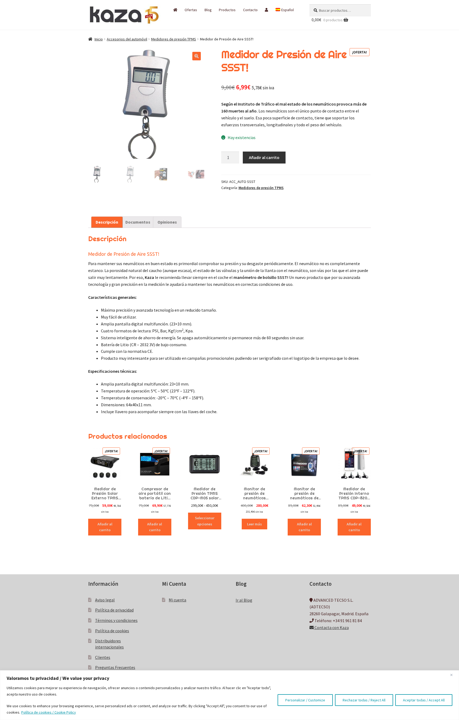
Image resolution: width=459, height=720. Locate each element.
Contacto (250, 9)
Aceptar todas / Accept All (424, 700)
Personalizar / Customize (305, 700)
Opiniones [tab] (167, 222)
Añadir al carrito (264, 157)
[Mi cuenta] (266, 9)
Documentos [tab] (137, 222)
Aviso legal (105, 599)
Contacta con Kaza (331, 627)
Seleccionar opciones (204, 521)
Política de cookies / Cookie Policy (48, 712)
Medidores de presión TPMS (173, 39)
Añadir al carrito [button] (104, 527)
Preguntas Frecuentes (115, 667)
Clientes (102, 657)
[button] (196, 56)
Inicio (99, 39)
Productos (227, 9)
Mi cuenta (177, 599)
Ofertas (191, 9)
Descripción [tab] (107, 222)
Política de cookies (112, 630)
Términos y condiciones (116, 620)
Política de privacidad (114, 610)
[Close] (453, 675)
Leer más (254, 524)
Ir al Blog (244, 600)
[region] (229, 695)
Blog (208, 9)
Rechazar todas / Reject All (364, 700)
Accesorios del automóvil (127, 39)
